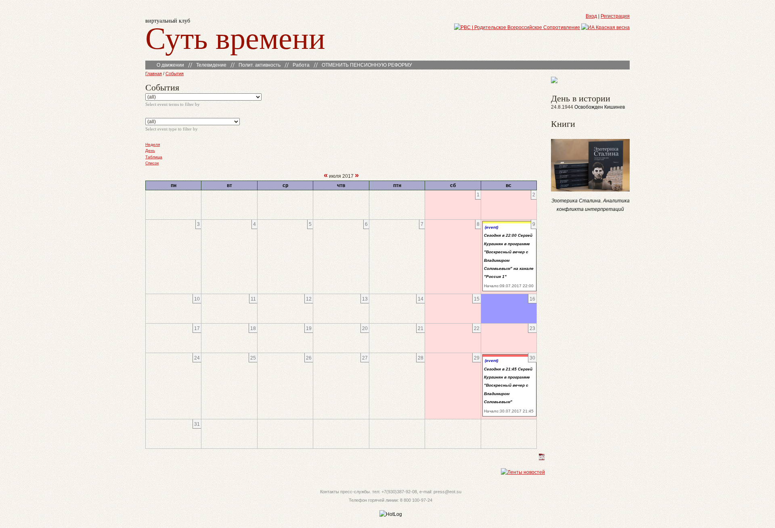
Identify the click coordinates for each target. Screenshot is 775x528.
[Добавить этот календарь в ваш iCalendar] (541, 458)
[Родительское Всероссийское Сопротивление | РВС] (517, 27)
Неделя (152, 144)
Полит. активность (260, 65)
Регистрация (615, 16)
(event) (491, 227)
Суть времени (235, 37)
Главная (153, 73)
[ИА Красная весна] (605, 27)
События (174, 73)
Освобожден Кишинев (599, 107)
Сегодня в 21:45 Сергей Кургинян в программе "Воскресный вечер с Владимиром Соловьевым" (508, 385)
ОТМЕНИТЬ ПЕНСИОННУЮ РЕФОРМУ (367, 65)
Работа (301, 65)
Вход (591, 16)
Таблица (153, 157)
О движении (170, 65)
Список (152, 163)
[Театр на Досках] (554, 81)
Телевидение (211, 65)
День (150, 150)
